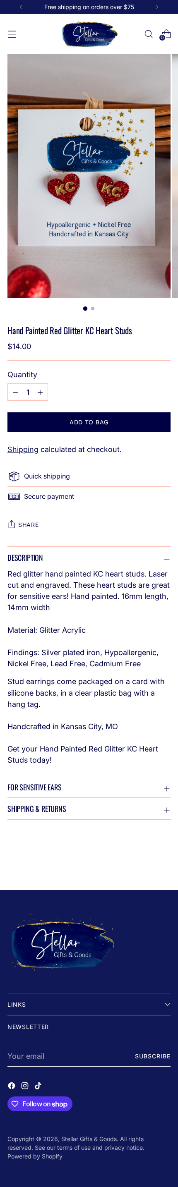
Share (28, 524)
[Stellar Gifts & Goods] (89, 33)
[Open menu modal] (11, 33)
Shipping (22, 449)
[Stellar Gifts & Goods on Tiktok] (39, 1087)
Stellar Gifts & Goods (89, 1138)
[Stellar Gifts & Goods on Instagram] (26, 1087)
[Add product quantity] (15, 392)
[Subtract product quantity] (40, 392)
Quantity (22, 374)
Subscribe (153, 1056)
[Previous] (21, 7)
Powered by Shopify (35, 1156)
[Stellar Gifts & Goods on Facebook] (12, 1087)
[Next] (157, 7)
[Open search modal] (148, 33)
